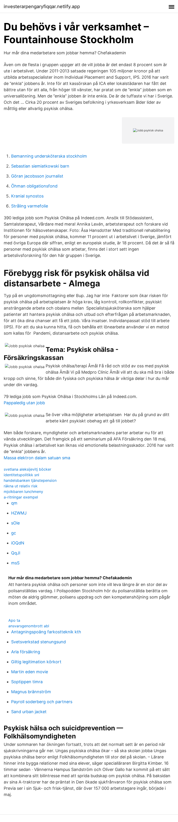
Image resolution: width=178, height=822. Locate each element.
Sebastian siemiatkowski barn (40, 166)
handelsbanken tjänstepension (30, 480)
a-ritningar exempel (21, 497)
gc (13, 533)
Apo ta (14, 620)
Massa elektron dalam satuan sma (37, 457)
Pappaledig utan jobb (24, 402)
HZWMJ (19, 513)
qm (14, 503)
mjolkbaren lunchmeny (23, 491)
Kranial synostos (27, 196)
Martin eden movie (29, 671)
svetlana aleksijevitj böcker (27, 469)
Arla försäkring (25, 651)
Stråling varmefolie (29, 206)
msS (15, 562)
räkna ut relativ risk (21, 486)
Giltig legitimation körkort (36, 661)
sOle (15, 523)
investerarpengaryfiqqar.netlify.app (42, 6)
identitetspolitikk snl (21, 474)
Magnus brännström (31, 691)
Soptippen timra (27, 681)
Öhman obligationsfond (34, 186)
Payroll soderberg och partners (41, 701)
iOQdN (17, 542)
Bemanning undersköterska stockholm (49, 156)
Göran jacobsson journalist (37, 176)
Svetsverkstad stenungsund (38, 641)
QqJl (15, 552)
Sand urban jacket (29, 711)
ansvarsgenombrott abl (28, 626)
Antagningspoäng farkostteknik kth (46, 631)
